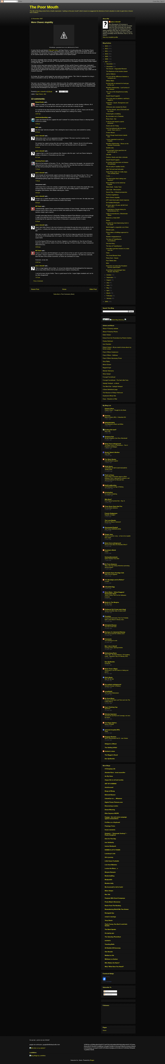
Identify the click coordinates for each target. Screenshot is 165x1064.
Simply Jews (109, 534)
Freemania (108, 639)
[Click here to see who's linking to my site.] (37, 1048)
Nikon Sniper (109, 890)
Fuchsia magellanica (112, 194)
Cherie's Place (109, 408)
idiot (45, 94)
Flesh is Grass (109, 475)
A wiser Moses (110, 132)
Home (64, 289)
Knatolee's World (110, 550)
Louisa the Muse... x (111, 868)
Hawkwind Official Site (109, 396)
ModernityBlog (109, 876)
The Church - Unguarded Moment (116, 68)
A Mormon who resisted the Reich (116, 107)
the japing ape (109, 933)
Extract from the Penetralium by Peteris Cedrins (117, 338)
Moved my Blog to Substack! (113, 522)
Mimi (107, 263)
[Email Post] (56, 91)
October (109, 275)
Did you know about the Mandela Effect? (116, 544)
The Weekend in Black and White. (114, 424)
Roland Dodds (39, 102)
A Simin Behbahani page (110, 389)
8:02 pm (37, 202)
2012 (106, 48)
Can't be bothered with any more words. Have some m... (116, 129)
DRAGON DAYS (110, 422)
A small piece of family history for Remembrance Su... (116, 210)
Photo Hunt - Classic (112, 258)
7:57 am (37, 277)
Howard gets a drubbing (113, 114)
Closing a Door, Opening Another (114, 647)
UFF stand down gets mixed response (117, 200)
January (109, 298)
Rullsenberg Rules (111, 653)
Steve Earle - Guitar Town (114, 187)
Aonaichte (107, 663)
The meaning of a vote (111, 640)
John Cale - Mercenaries (113, 189)
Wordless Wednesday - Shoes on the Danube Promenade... (117, 144)
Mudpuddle (108, 879)
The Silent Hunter (110, 459)
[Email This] (60, 92)
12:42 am (38, 262)
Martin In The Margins (112, 602)
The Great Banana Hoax (113, 255)
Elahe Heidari (107, 335)
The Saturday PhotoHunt (113, 937)
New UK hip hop (109, 679)
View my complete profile (110, 37)
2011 (106, 51)
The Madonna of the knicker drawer (117, 71)
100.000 (108, 154)
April (108, 290)
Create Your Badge (107, 981)
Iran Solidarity (109, 842)
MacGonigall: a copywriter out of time (117, 227)
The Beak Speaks (110, 929)
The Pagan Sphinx (111, 722)
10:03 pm (38, 247)
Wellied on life (109, 955)
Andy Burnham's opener (111, 461)
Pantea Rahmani (108, 341)
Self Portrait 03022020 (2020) (113, 529)
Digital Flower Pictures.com (114, 802)
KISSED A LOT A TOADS (112, 850)
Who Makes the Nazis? (112, 963)
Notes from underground (113, 443)
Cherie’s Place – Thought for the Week (115, 410)
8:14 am (37, 147)
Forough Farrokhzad (109, 377)
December (109, 64)
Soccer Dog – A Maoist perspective (116, 192)
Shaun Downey (106, 976)
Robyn (108, 220)
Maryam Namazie (110, 872)
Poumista (108, 616)
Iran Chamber (107, 344)
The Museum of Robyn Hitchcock (113, 392)
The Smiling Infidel (111, 747)
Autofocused (109, 787)
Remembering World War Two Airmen (117, 909)
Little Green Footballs (112, 861)
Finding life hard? (110, 429)
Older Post (93, 289)
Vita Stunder (109, 951)
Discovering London (111, 806)
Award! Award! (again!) (113, 96)
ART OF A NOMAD (110, 783)
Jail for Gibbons (111, 74)
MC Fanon (38, 206)
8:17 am (37, 157)
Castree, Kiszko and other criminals (116, 157)
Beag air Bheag (110, 791)
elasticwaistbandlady (41, 117)
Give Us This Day (110, 838)
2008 (106, 59)
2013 (106, 46)
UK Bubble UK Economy (113, 948)
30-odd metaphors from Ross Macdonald (116, 438)
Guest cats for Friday (112, 126)
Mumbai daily (109, 883)
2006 (106, 301)
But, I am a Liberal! (111, 646)
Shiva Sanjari (107, 374)
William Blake (110, 80)
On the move (108, 604)
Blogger (92, 1060)
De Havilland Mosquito (113, 202)
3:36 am (37, 124)
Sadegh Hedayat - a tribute (111, 383)
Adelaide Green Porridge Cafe (114, 573)
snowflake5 (108, 691)
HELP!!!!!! (107, 708)
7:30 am (37, 181)
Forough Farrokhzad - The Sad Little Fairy (115, 380)
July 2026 (107, 454)
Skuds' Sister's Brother (112, 452)
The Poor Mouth (44, 7)
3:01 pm (37, 192)
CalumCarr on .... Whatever (113, 798)
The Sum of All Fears (110, 626)
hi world (107, 581)
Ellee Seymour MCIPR (112, 813)
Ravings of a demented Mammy (115, 632)
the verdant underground (113, 684)
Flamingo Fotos (110, 826)
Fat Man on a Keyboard (112, 822)
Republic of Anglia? (110, 515)
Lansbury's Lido (110, 853)
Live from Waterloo (111, 864)
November (109, 66)
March (108, 293)
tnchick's (108, 940)
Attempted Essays (111, 625)
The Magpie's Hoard (111, 755)
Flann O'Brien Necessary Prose (112, 358)
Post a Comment (38, 281)
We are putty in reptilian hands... (116, 166)
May (107, 288)
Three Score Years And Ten (113, 506)
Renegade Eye (109, 913)
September (110, 277)
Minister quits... (110, 230)
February (109, 295)
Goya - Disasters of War (110, 399)
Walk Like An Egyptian (111, 574)
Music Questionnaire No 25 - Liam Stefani (116, 738)
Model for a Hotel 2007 (113, 218)
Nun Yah (107, 894)
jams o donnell (39, 135)
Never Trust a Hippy (111, 668)
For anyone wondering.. (111, 494)
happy (106, 731)
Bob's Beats (109, 677)
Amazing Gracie (40, 161)
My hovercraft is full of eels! (114, 887)
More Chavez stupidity (113, 197)
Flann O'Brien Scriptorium (110, 352)
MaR (36, 127)
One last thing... (111, 243)
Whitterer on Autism (111, 959)
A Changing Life (110, 769)
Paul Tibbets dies (111, 260)
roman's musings (110, 916)
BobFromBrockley (110, 485)
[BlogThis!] (62, 92)
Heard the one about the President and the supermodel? (116, 266)
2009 (106, 56)
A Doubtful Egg (110, 587)
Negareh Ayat (107, 367)
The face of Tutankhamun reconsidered (114, 240)
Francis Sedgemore (111, 513)
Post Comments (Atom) (67, 294)
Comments (108, 994)
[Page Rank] (106, 319)
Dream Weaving (110, 809)
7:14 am (37, 169)
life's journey (109, 857)
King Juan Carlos (53, 50)
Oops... (108, 253)
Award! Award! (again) (112, 160)
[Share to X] (63, 92)
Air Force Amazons (111, 564)
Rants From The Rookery (113, 905)
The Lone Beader (110, 520)
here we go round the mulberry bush (115, 633)
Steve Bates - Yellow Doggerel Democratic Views (114, 592)
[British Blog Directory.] (117, 319)
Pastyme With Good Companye (115, 898)
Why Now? (108, 499)
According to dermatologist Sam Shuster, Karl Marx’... (115, 270)
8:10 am (37, 132)
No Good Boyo (109, 698)
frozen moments (110, 829)
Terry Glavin (109, 920)
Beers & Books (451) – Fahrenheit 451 (115, 417)
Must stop (107, 431)
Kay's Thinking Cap (111, 707)
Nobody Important (111, 714)
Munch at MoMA (109, 724)
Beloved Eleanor (110, 795)
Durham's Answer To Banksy (113, 686)
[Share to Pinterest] (67, 92)
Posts (107, 991)
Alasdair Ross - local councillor (115, 772)
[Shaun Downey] (104, 980)
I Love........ (109, 176)
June (108, 285)
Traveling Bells (109, 944)
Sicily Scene (109, 466)
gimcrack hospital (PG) (112, 730)
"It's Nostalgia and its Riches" (114, 579)
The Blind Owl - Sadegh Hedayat (113, 386)
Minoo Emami (107, 364)
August (108, 280)
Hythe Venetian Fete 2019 (112, 558)
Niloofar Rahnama (108, 371)
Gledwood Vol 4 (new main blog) (115, 609)
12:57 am (38, 114)
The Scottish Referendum (112, 693)
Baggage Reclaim (110, 737)
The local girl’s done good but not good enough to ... (116, 151)
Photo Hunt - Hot (111, 119)
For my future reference (111, 508)
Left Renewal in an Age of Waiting (114, 487)
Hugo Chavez (39, 94)
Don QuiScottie (110, 662)
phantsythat (109, 492)
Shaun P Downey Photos (110, 331)
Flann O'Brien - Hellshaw (110, 355)
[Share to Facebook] (65, 92)
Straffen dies (110, 148)
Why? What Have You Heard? (114, 966)
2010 (106, 54)
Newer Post (35, 289)
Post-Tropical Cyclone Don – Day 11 (115, 501)
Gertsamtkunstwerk (111, 557)
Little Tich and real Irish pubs (114, 169)
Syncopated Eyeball (111, 527)
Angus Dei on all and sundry (114, 780)
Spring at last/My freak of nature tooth (115, 611)
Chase (106, 551)
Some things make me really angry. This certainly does (116, 172)
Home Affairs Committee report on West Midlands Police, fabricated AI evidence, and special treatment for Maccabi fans (117, 478)
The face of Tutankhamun (114, 246)
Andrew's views (110, 751)
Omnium (107, 415)
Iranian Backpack (110, 846)
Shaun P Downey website (110, 328)
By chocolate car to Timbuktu (115, 116)
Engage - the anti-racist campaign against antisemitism (116, 817)
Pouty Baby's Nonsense (112, 902)
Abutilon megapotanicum (113, 236)
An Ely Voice (109, 776)
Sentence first (109, 436)
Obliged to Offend (110, 744)
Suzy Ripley (106, 361)
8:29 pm (37, 221)
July (107, 282)
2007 (106, 61)
